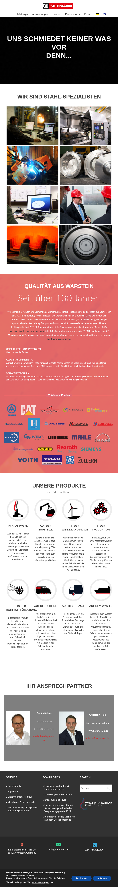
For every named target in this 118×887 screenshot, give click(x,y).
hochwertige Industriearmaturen (26, 331)
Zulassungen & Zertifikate (58, 794)
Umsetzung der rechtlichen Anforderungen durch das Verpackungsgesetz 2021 (58, 808)
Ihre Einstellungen (40, 882)
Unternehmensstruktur (20, 797)
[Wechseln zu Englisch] (104, 14)
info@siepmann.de (58, 849)
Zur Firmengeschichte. (59, 339)
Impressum (13, 791)
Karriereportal (72, 14)
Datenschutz (14, 786)
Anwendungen (40, 14)
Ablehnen (102, 878)
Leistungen (23, 14)
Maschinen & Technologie (21, 802)
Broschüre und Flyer (55, 800)
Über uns (56, 14)
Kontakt (88, 14)
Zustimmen (81, 878)
